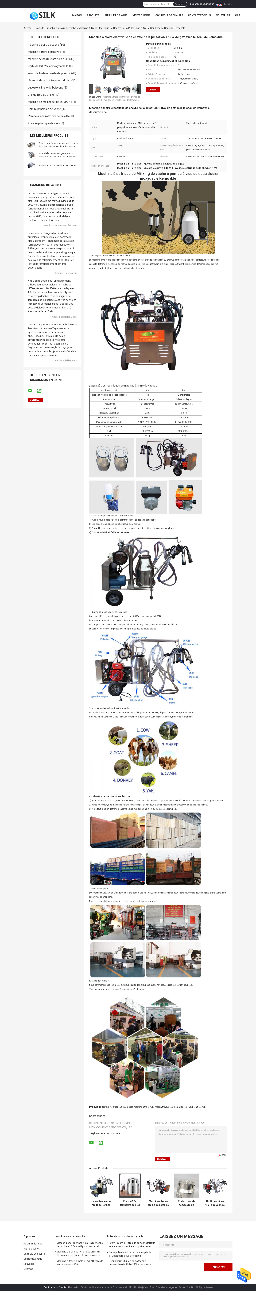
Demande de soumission (202, 4)
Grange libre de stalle (41, 94)
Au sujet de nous (115, 15)
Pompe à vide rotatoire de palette (49, 116)
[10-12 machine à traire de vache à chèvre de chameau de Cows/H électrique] (215, 1186)
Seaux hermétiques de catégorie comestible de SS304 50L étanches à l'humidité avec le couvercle (130, 1263)
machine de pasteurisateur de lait (48, 59)
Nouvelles (223, 15)
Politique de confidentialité (56, 1287)
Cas (237, 15)
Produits (93, 15)
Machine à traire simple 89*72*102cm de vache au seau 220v (80, 1263)
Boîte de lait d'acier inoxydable (46, 66)
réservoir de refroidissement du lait (49, 80)
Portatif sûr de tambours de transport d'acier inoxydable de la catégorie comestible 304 (187, 1203)
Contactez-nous (199, 15)
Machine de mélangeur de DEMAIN (49, 102)
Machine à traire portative (43, 52)
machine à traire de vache (61, 28)
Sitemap (28, 1268)
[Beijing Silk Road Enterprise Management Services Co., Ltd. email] (32, 391)
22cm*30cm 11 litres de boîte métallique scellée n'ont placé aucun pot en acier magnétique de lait (132, 1245)
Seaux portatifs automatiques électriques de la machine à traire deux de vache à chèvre (58, 146)
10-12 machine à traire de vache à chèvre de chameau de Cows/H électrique (215, 1203)
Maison (77, 15)
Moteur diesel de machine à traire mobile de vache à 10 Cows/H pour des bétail (80, 1245)
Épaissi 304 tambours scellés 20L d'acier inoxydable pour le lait (129, 1203)
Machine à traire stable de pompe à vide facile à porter (158, 1203)
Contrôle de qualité (169, 15)
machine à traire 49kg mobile (147, 1107)
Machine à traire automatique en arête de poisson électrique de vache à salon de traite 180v (78, 1254)
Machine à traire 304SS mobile (118, 1107)
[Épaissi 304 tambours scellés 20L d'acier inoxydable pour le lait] (130, 1186)
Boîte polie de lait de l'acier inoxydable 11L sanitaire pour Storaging (130, 1254)
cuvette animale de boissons (45, 87)
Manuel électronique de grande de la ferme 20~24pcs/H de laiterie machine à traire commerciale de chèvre (57, 156)
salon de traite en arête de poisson (49, 73)
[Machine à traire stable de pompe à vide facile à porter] (158, 1186)
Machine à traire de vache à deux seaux (57, 165)
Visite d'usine (141, 15)
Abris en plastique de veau (44, 123)
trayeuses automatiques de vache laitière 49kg (184, 1107)
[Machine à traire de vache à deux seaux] (31, 165)
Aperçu (28, 28)
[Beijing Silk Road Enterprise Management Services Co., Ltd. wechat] (41, 391)
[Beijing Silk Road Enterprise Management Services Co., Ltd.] (43, 15)
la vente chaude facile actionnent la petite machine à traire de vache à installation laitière (101, 1203)
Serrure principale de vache (44, 109)
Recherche (180, 4)
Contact (153, 89)
